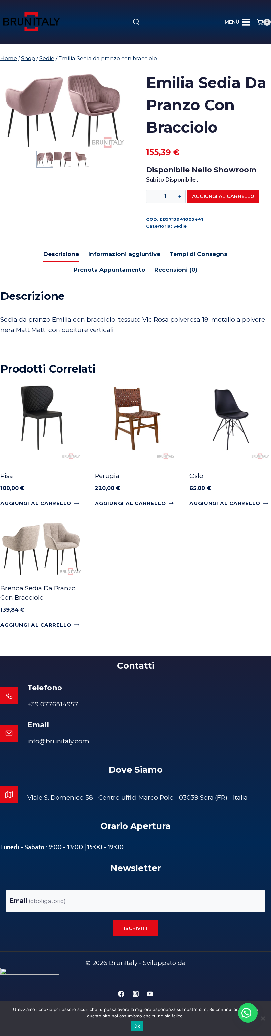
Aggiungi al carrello (223, 196)
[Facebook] (121, 993)
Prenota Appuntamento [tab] (109, 269)
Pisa (6, 476)
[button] (44, 159)
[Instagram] (135, 993)
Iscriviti (135, 928)
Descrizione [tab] (61, 253)
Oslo (196, 476)
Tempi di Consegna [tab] (199, 253)
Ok (137, 1026)
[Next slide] (85, 159)
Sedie (180, 226)
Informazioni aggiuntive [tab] (124, 253)
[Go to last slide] (39, 159)
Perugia (107, 476)
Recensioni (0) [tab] (175, 269)
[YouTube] (150, 993)
